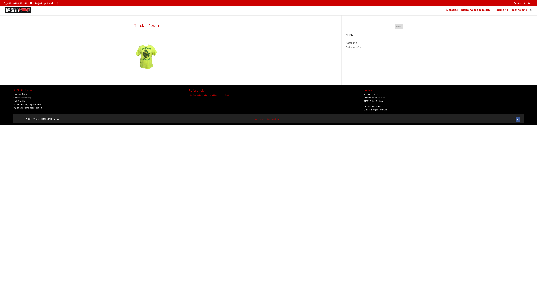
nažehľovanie (214, 95)
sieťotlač (226, 95)
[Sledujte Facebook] (518, 119)
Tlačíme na (501, 10)
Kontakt (528, 3)
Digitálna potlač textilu (476, 10)
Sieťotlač (452, 10)
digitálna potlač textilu (198, 95)
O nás (517, 3)
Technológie (519, 10)
